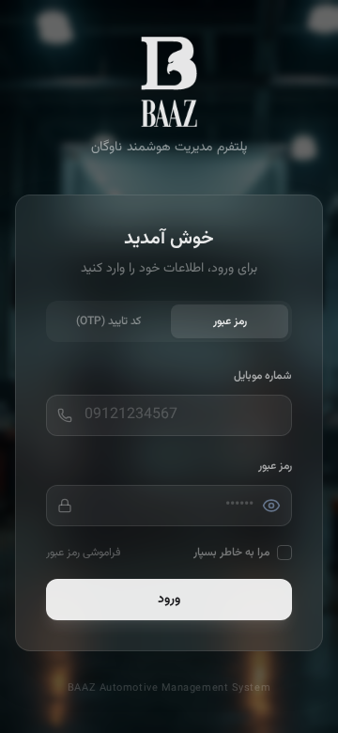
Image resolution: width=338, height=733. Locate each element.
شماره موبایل (263, 375)
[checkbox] (284, 552)
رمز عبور (230, 321)
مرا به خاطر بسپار (231, 552)
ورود (169, 599)
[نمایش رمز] (271, 505)
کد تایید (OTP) (108, 321)
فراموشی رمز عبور (83, 552)
